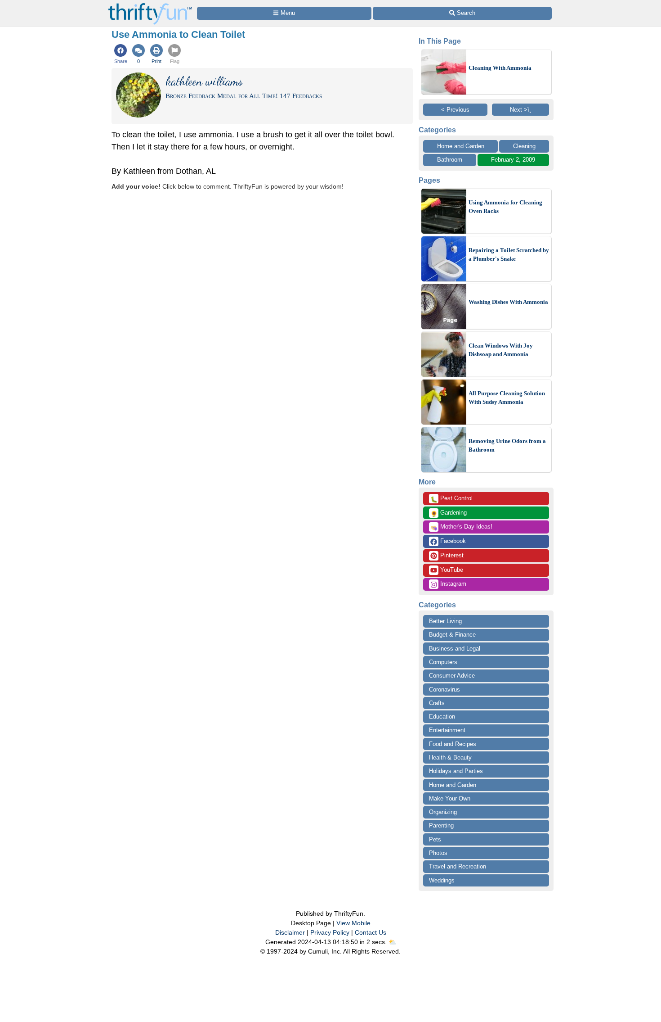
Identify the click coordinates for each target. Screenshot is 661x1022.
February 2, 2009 (513, 159)
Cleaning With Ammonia (500, 67)
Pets (435, 839)
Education (442, 716)
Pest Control (451, 499)
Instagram (452, 583)
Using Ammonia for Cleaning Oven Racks (505, 207)
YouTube (450, 569)
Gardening (448, 513)
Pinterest (451, 555)
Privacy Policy (329, 932)
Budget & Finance (452, 634)
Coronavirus (444, 689)
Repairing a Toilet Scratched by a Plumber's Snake (509, 254)
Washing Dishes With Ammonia (508, 301)
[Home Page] (150, 5)
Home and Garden (460, 146)
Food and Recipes (452, 744)
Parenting (441, 825)
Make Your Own (449, 798)
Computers (443, 662)
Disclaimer (290, 932)
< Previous (455, 109)
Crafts (437, 703)
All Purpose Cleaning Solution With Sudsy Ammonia (507, 398)
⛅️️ (392, 941)
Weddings (442, 880)
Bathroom (449, 159)
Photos (438, 853)
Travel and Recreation (457, 866)
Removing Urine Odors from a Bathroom (507, 445)
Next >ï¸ (520, 109)
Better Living (445, 621)
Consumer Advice (452, 675)
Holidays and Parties (456, 771)
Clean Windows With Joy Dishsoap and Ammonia (501, 350)
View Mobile (353, 923)
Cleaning (524, 146)
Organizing (443, 812)
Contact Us (370, 932)
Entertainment (447, 730)
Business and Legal (454, 648)
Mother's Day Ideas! (461, 527)
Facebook (452, 541)
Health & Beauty (450, 757)
